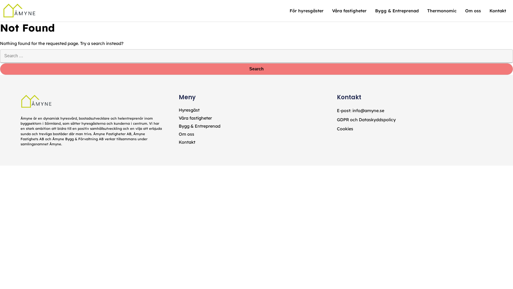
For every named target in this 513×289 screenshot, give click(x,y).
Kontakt (187, 142)
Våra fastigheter (195, 118)
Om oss (186, 134)
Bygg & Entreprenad (199, 126)
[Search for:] (256, 55)
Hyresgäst (189, 110)
